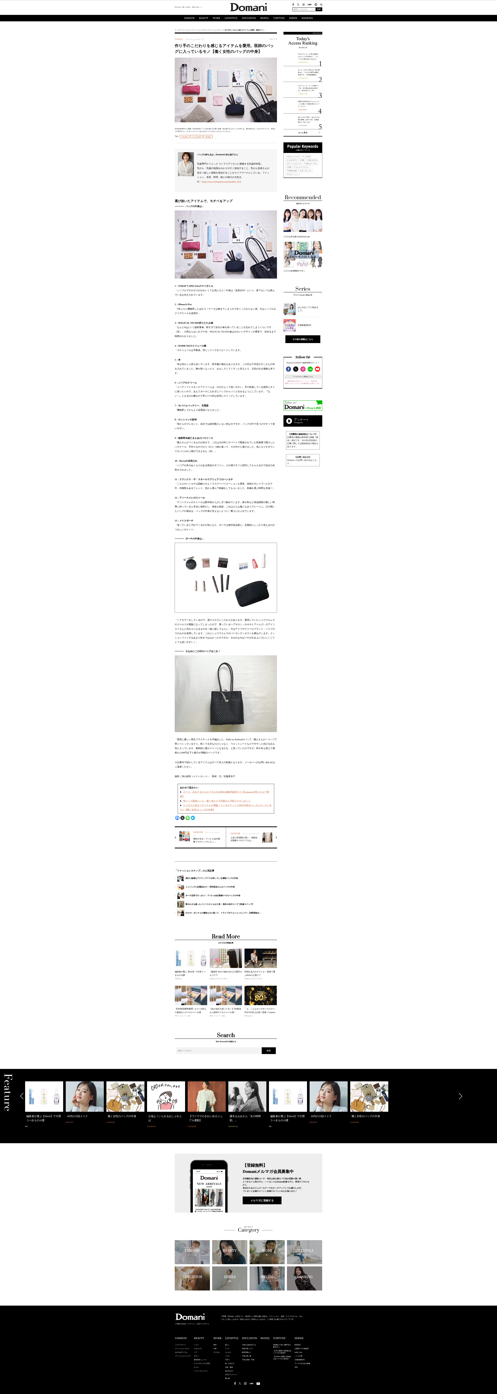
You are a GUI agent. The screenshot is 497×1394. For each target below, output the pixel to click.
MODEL (264, 18)
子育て (227, 1360)
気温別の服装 (292, 170)
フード (227, 1348)
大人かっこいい (293, 174)
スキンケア (198, 1348)
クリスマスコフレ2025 (202, 1363)
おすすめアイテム (181, 1352)
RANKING (307, 18)
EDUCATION (249, 18)
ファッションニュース (183, 1356)
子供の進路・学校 (248, 1360)
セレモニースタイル (302, 167)
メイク (196, 1345)
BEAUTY (203, 18)
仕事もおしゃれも (311, 163)
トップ (177, 30)
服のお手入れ (312, 160)
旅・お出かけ (229, 1363)
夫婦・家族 (229, 1367)
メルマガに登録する (262, 1200)
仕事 (215, 1348)
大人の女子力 (292, 160)
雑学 (215, 1345)
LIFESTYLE (231, 18)
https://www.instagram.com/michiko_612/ (221, 181)
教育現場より (246, 1352)
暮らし (227, 1345)
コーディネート (180, 1345)
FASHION (189, 18)
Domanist (185, 136)
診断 (302, 160)
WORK (216, 18)
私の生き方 (229, 1371)
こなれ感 (307, 156)
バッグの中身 (197, 136)
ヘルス (227, 1356)
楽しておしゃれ (306, 170)
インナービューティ (201, 1371)
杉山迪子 (208, 136)
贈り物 (227, 1378)
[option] (44, 1104)
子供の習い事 (246, 1356)
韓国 (289, 167)
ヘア (195, 1352)
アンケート (301, 419)
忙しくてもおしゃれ (294, 163)
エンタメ (228, 1352)
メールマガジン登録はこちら (303, 376)
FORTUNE (279, 18)
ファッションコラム (199, 30)
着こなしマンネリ (294, 156)
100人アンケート (231, 1374)
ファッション (185, 30)
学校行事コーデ (247, 1348)
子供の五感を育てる (249, 1345)
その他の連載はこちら (303, 339)
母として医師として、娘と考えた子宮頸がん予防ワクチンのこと (217, 801)
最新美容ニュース (200, 1360)
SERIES (293, 18)
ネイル (196, 1367)
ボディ (196, 1356)
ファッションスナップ (215, 30)
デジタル (216, 1352)
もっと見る (302, 132)
